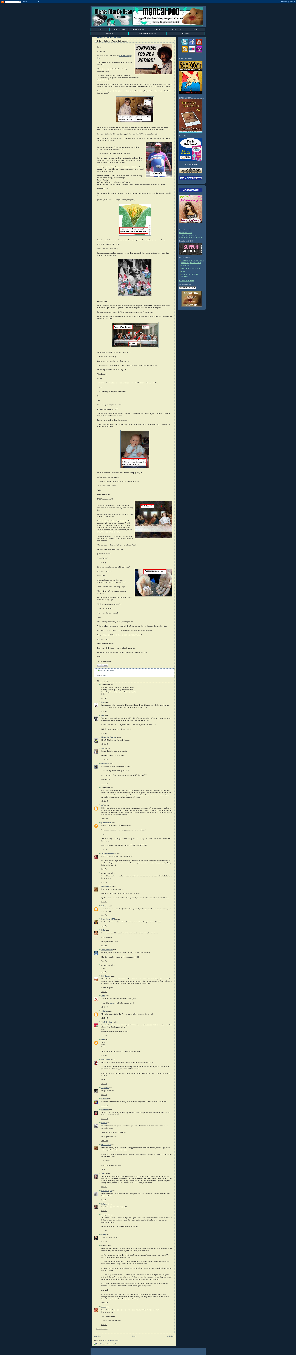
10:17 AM (104, 783)
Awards (195, 29)
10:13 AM (104, 1106)
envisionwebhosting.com (187, 235)
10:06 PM (104, 1007)
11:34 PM (104, 1303)
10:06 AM (104, 744)
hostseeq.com (187, 233)
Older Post (170, 1336)
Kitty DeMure (106, 976)
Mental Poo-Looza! (119, 29)
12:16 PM (104, 1169)
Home (100, 29)
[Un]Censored (106, 823)
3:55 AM (104, 1084)
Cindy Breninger (107, 1022)
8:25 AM (104, 1095)
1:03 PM (104, 849)
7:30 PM (104, 972)
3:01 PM (104, 902)
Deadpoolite (105, 1059)
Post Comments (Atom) (111, 1340)
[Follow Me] (184, 45)
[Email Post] (97, 673)
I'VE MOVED (185, 266)
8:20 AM (104, 698)
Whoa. (183, 271)
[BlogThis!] (100, 665)
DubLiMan (105, 1110)
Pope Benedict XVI (108, 919)
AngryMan (105, 1088)
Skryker (104, 1123)
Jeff (102, 805)
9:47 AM (104, 733)
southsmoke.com (196, 237)
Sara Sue (104, 1099)
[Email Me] (199, 53)
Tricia (103, 1173)
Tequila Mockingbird (108, 853)
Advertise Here (176, 29)
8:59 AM (104, 1241)
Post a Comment (102, 1329)
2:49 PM (104, 882)
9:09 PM (104, 1325)
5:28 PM (104, 1211)
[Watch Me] (199, 45)
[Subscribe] (184, 53)
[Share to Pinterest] (107, 665)
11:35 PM (104, 1018)
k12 (180, 233)
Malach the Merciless (108, 737)
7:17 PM (104, 1230)
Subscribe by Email (191, 164)
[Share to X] (103, 665)
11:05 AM (104, 1141)
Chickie (104, 1011)
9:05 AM (104, 711)
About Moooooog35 (138, 29)
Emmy (103, 1234)
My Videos (185, 33)
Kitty (103, 702)
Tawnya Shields (107, 950)
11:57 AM (104, 818)
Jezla (103, 996)
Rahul (103, 930)
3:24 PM (104, 915)
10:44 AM (104, 1119)
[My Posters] (191, 53)
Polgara (104, 1204)
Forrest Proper (106, 1191)
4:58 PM (104, 926)
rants (104, 676)
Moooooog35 (106, 886)
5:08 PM (104, 1187)
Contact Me (157, 29)
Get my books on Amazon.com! (147, 33)
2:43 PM (104, 869)
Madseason (105, 763)
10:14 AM (104, 759)
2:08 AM (104, 1055)
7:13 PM (104, 961)
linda (103, 1039)
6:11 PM (104, 946)
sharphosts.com (184, 237)
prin (102, 715)
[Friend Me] (191, 45)
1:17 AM (104, 1035)
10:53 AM (104, 801)
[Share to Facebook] (105, 665)
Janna (103, 1307)
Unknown (104, 906)
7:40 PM (104, 992)
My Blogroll (109, 33)
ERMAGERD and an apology (190, 268)
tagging (112, 1003)
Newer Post (98, 1336)
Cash (103, 748)
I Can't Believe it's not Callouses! (112, 41)
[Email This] (98, 665)
